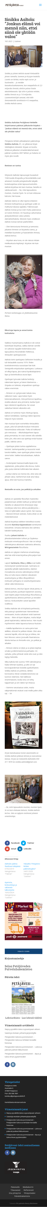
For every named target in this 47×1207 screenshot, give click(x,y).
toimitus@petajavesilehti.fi (15, 1096)
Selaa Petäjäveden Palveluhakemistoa (18, 967)
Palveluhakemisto (22, 1196)
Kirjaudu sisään (23, 951)
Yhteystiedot (29, 1193)
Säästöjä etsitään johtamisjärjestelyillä (20, 1033)
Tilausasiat (15, 1190)
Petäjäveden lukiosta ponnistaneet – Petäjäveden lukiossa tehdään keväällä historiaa (20, 1040)
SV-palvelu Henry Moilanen (26, 1203)
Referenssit (29, 1190)
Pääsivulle (15, 1187)
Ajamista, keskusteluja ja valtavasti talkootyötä (11, 886)
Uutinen (18, 41)
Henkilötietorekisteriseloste (15, 1102)
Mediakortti (28, 1187)
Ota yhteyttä (15, 1193)
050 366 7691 (13, 1093)
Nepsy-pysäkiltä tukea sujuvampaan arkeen (22, 1029)
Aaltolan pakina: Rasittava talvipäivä (12, 865)
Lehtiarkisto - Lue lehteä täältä (23, 1017)
